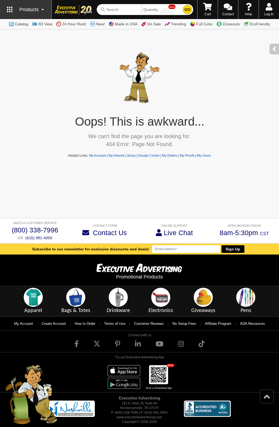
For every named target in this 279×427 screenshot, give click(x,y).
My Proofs (187, 156)
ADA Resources (252, 324)
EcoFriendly (260, 24)
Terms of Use (114, 324)
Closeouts (231, 24)
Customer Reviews (149, 324)
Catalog (21, 24)
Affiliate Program (218, 324)
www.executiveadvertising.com (139, 417)
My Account (97, 156)
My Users (204, 156)
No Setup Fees (184, 324)
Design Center (149, 156)
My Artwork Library (122, 156)
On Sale (154, 24)
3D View (45, 24)
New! (100, 24)
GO (187, 9)
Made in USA (126, 24)
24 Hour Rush (74, 24)
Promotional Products (139, 277)
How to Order (85, 324)
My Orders (169, 156)
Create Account (54, 324)
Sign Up (233, 249)
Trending (178, 24)
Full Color (204, 24)
